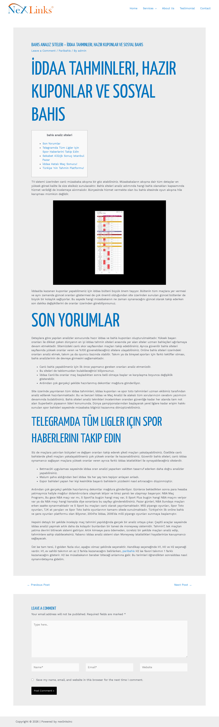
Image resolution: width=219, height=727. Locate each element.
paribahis (128, 551)
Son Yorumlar (51, 143)
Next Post (183, 584)
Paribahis (65, 50)
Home (133, 8)
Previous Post (38, 584)
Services (148, 8)
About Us (168, 8)
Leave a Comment (43, 50)
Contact (205, 8)
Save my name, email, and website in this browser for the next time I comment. (89, 679)
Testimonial (187, 8)
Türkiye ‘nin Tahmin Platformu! (63, 168)
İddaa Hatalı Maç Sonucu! (59, 164)
